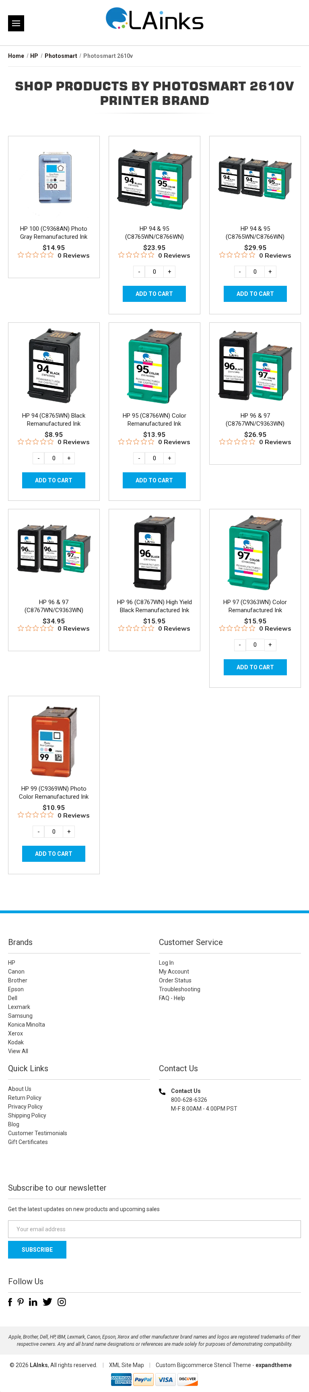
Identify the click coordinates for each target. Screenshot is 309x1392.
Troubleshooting (179, 989)
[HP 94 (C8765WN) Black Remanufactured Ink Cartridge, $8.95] (54, 366)
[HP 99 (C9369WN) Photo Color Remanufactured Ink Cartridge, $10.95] (54, 739)
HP (11, 962)
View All (18, 1051)
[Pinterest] (20, 1302)
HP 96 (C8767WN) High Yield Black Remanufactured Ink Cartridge (154, 610)
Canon (16, 971)
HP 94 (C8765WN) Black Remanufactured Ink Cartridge (53, 423)
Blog (13, 1124)
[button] (230, 1160)
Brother (17, 980)
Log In (166, 962)
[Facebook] (10, 1302)
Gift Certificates (28, 1142)
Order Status (175, 980)
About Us (19, 1089)
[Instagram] (62, 1302)
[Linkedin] (33, 1302)
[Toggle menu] (16, 23)
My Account (174, 971)
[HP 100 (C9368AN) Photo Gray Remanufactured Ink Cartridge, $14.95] (54, 179)
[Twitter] (47, 1302)
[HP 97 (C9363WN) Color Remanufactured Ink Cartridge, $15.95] (255, 553)
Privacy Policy (25, 1106)
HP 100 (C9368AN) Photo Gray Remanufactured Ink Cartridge (53, 236)
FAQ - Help (172, 998)
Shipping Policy (27, 1115)
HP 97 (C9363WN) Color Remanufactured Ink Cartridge (255, 610)
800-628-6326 (189, 1100)
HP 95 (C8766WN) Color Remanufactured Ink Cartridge (154, 423)
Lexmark (19, 1007)
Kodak (16, 1042)
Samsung (20, 1016)
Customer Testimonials (37, 1133)
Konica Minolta (26, 1024)
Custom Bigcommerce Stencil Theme (203, 1365)
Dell (12, 998)
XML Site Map (126, 1365)
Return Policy (24, 1098)
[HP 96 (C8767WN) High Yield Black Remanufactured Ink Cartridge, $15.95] (154, 553)
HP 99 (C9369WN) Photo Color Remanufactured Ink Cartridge (54, 796)
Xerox (15, 1033)
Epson (16, 989)
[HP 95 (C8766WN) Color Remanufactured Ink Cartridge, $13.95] (154, 366)
